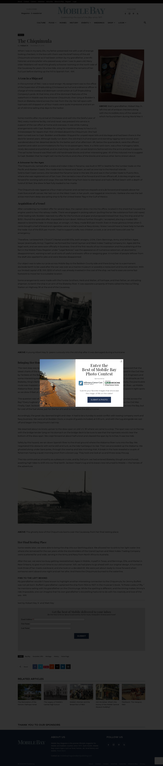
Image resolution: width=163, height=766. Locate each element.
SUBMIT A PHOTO (99, 400)
